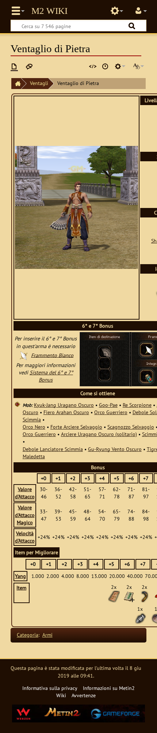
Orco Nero (34, 426)
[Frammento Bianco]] (149, 349)
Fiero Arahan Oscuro (66, 412)
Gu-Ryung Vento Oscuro (115, 448)
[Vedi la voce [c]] (14, 66)
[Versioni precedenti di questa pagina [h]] (105, 66)
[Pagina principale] (16, 83)
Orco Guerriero (110, 412)
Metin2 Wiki (49, 11)
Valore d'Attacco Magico (25, 514)
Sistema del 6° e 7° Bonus (51, 376)
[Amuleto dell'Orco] (114, 595)
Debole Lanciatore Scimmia (53, 448)
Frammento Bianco (52, 354)
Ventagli (39, 83)
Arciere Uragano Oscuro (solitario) (99, 434)
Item (21, 587)
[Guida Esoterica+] (129, 595)
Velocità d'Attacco (25, 537)
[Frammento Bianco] (24, 354)
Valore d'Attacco (25, 493)
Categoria (27, 634)
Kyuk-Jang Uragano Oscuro (64, 404)
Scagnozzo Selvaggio (130, 426)
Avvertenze (84, 695)
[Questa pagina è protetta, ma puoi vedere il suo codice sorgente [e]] (92, 66)
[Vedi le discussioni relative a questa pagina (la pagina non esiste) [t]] (29, 66)
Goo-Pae (108, 404)
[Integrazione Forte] (149, 377)
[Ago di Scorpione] (144, 595)
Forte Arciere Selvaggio (76, 426)
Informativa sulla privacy (49, 687)
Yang (20, 575)
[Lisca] (140, 617)
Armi (47, 634)
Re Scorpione (137, 404)
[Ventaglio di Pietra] (106, 352)
